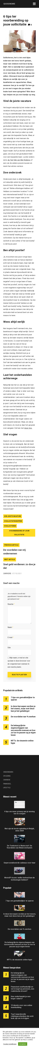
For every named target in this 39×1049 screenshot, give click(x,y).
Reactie (11, 604)
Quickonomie (9, 4)
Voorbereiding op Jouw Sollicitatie (19, 533)
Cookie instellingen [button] (9, 1044)
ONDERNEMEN (8, 772)
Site (9, 648)
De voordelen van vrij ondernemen (14, 552)
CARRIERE (7, 573)
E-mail (11, 637)
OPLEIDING (7, 776)
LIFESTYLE (7, 788)
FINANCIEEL (7, 784)
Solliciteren (10, 526)
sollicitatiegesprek (13, 521)
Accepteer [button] (22, 1044)
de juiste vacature (13, 516)
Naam (10, 627)
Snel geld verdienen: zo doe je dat (19, 566)
